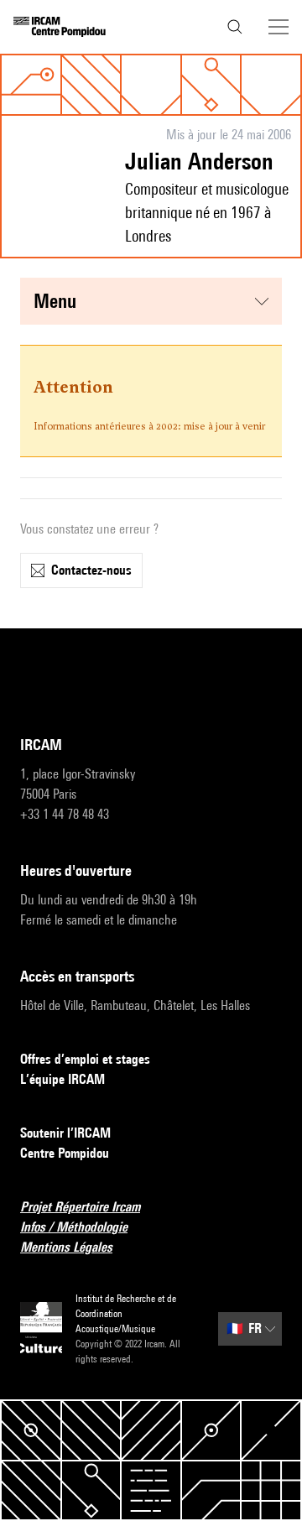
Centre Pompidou (64, 1153)
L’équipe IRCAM (62, 1079)
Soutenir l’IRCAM (65, 1133)
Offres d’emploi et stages (85, 1059)
